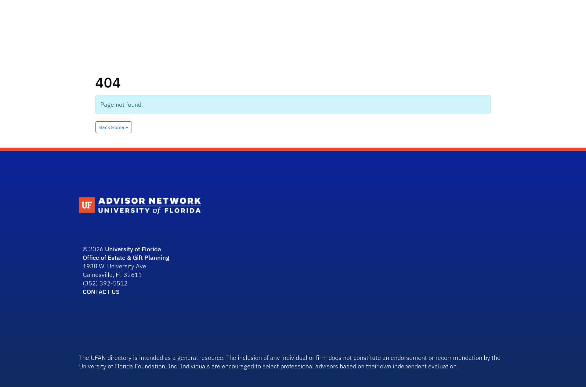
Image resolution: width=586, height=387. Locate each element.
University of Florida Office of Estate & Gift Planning (126, 253)
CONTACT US (101, 292)
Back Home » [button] (113, 127)
